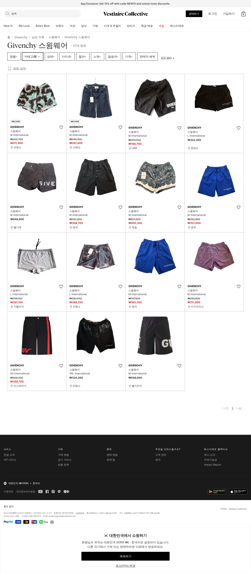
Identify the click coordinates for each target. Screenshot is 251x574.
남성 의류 (38, 37)
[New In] (15, 25)
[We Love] (32, 25)
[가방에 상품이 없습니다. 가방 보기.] (243, 13)
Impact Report (212, 464)
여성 (72, 26)
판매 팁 (111, 459)
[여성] (78, 25)
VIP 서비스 (10, 459)
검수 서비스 (64, 459)
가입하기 (229, 13)
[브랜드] (66, 25)
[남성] (89, 25)
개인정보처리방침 (25, 491)
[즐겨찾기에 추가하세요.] (61, 127)
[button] (243, 13)
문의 (158, 459)
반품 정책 (63, 464)
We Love (24, 26)
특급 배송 (147, 26)
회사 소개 (209, 454)
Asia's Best (43, 26)
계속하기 (125, 556)
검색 (14, 13)
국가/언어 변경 (125, 566)
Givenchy (21, 37)
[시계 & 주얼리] (124, 25)
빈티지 (131, 26)
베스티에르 (177, 26)
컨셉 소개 (9, 454)
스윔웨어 (54, 37)
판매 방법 (112, 454)
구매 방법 (63, 454)
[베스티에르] (186, 25)
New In (8, 26)
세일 (161, 26)
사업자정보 (80, 513)
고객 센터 (160, 454)
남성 (84, 26)
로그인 (212, 13)
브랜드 (60, 26)
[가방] (101, 25)
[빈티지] (138, 25)
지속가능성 (210, 459)
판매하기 (194, 14)
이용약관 (8, 491)
